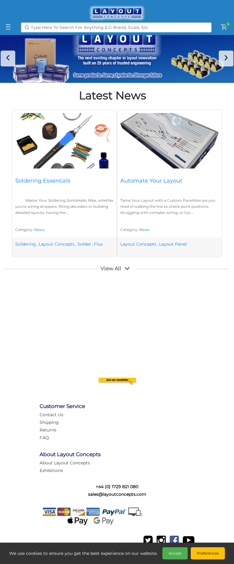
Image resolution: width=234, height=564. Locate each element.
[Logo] (117, 13)
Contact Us (51, 414)
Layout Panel (173, 244)
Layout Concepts (57, 244)
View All (111, 268)
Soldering (25, 244)
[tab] (112, 77)
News (39, 229)
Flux (98, 244)
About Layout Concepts (65, 463)
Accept (175, 553)
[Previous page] (8, 58)
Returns (48, 430)
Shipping (49, 422)
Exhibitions (51, 470)
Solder (84, 244)
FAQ (44, 437)
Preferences (208, 553)
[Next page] (226, 58)
